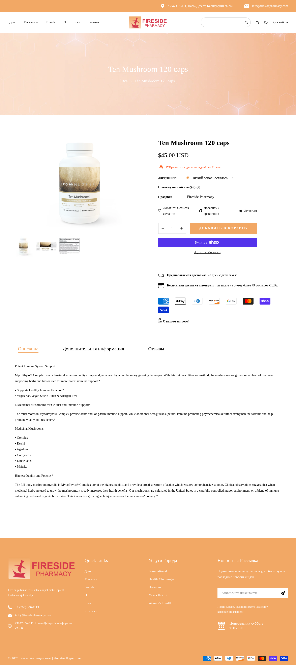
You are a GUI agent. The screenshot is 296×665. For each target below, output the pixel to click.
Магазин (91, 579)
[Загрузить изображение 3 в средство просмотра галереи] (69, 246)
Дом (88, 571)
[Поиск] (246, 22)
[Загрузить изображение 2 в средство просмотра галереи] (46, 246)
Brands (90, 587)
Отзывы (156, 348)
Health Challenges (162, 579)
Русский (278, 22)
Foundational (158, 571)
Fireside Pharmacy (200, 197)
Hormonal (156, 587)
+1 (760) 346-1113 (27, 607)
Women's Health (160, 603)
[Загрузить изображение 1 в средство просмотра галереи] (23, 246)
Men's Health (158, 595)
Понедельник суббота (246, 623)
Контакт (91, 611)
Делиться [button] (250, 210)
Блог (88, 603)
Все (124, 81)
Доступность (167, 177)
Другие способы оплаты (207, 252)
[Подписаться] (283, 593)
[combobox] (226, 22)
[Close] (61, 638)
